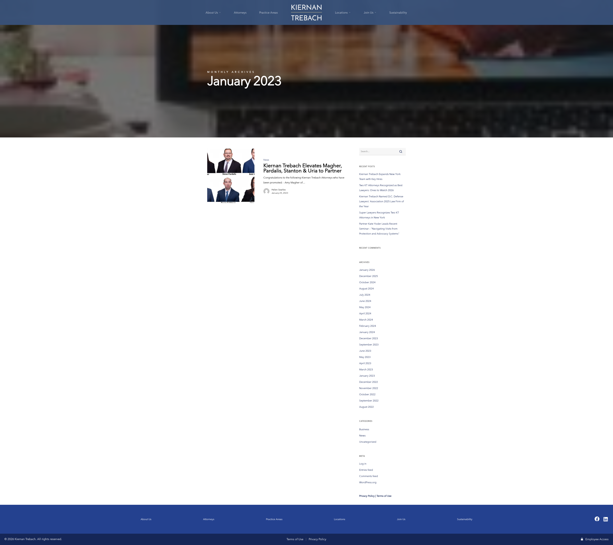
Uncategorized (367, 441)
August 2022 (366, 406)
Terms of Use (295, 539)
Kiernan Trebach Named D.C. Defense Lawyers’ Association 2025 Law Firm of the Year (381, 201)
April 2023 (365, 363)
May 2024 (365, 307)
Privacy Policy (317, 539)
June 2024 (365, 301)
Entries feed (366, 469)
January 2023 (367, 375)
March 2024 (366, 319)
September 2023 (368, 344)
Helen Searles (279, 189)
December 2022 (368, 381)
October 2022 (367, 394)
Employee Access (597, 539)
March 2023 (366, 369)
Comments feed (368, 476)
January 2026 (367, 269)
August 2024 (366, 288)
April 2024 (365, 313)
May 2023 (365, 357)
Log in (362, 463)
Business (364, 429)
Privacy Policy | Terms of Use (375, 495)
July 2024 (364, 294)
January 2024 (367, 332)
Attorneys (208, 519)
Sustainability (464, 519)
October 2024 (367, 282)
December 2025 (368, 276)
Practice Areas (274, 519)
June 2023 (365, 350)
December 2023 (368, 338)
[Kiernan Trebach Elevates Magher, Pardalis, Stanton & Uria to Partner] (230, 176)
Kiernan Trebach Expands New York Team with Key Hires (380, 177)
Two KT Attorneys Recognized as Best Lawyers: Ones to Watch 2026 (380, 188)
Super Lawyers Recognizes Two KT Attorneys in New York (379, 215)
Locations (339, 519)
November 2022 (368, 388)
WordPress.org (367, 482)
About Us (146, 519)
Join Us (401, 519)
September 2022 (368, 400)
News (266, 160)
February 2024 (367, 325)
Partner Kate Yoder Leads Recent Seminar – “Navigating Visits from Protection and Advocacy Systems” (379, 228)
